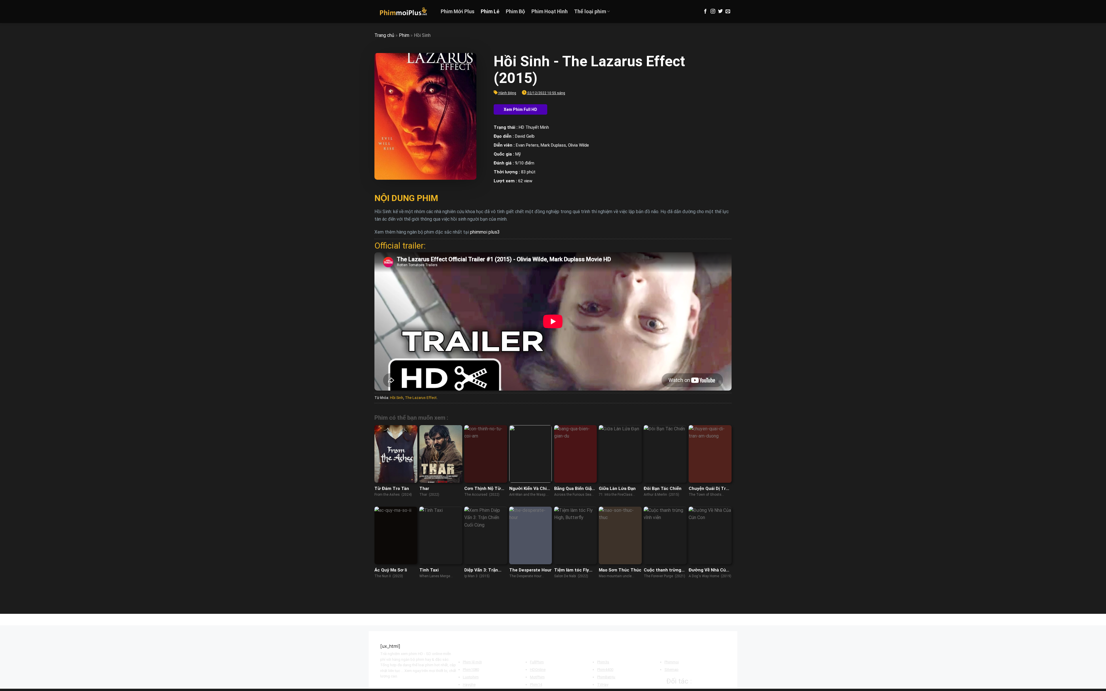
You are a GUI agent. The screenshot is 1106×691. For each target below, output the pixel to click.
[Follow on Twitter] (720, 11)
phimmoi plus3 (485, 232)
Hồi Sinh (396, 397)
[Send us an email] (728, 11)
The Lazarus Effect (421, 397)
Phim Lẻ (490, 11)
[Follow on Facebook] (705, 11)
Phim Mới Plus (457, 11)
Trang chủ (384, 35)
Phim (404, 35)
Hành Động (507, 93)
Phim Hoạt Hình (549, 11)
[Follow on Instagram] (713, 11)
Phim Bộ (515, 11)
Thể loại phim (590, 11)
